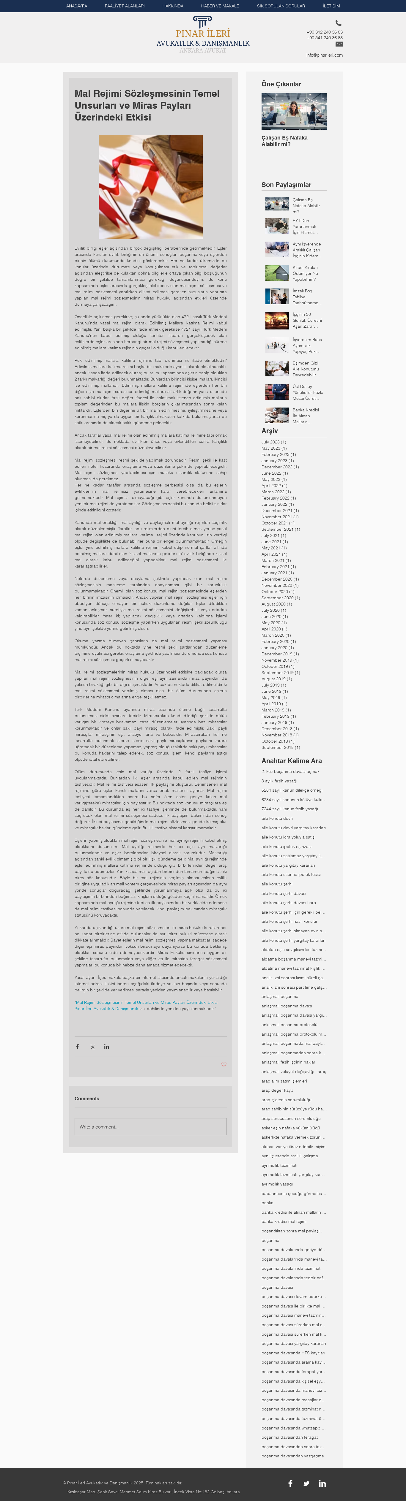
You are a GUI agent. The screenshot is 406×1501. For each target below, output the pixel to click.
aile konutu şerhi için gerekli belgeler (294, 912)
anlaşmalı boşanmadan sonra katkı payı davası (294, 1052)
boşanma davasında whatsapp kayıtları (294, 1428)
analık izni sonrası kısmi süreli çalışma (294, 977)
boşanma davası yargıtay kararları (294, 1343)
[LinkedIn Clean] (322, 1483)
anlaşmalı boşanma (280, 996)
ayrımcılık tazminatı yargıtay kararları (294, 1174)
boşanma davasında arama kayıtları (294, 1362)
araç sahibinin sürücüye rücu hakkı (294, 1109)
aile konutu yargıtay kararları (288, 865)
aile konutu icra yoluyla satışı (288, 837)
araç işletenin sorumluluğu (286, 1099)
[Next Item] (317, 111)
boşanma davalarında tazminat (291, 1268)
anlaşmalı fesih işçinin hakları (289, 1062)
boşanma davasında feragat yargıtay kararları (294, 1371)
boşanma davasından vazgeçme (293, 1456)
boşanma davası (277, 1287)
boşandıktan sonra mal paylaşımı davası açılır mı (294, 1231)
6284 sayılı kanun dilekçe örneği (292, 790)
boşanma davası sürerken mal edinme (294, 1324)
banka (267, 1202)
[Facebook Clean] (290, 1483)
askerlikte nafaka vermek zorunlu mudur (294, 1137)
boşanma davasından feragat (290, 1437)
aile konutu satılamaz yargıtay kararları (294, 855)
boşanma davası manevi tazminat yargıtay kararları (294, 1315)
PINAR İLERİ (203, 33)
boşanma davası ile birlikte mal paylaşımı (294, 1306)
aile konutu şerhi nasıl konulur (289, 921)
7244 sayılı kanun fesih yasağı (290, 808)
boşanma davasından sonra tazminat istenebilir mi (294, 1446)
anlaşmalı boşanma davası (287, 1006)
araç (322, 1071)
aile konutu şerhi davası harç (289, 902)
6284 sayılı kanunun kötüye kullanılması (294, 799)
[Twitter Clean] (306, 1483)
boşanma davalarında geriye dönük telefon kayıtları (294, 1249)
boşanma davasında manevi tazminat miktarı (294, 1390)
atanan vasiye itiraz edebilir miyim (293, 1146)
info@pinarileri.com (324, 55)
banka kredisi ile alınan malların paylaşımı (294, 1212)
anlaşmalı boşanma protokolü (289, 1024)
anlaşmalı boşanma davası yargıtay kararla (294, 1015)
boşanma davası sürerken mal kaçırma (294, 1334)
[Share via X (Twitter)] (92, 1046)
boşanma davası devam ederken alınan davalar (294, 1296)
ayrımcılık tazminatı (279, 1165)
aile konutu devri (277, 818)
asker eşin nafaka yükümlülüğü (291, 1128)
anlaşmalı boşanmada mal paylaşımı (294, 1043)
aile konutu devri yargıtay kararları (294, 827)
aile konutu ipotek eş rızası (286, 846)
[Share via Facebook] (77, 1046)
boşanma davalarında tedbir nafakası (294, 1277)
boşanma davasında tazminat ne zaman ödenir (294, 1409)
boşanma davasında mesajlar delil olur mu (294, 1399)
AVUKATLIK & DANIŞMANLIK (203, 43)
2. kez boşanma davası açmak (291, 771)
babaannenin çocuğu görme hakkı (294, 1193)
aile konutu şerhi (277, 884)
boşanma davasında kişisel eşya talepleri (294, 1381)
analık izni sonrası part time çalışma (294, 987)
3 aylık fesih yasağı (279, 781)
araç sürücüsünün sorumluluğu (291, 1118)
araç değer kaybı (278, 1090)
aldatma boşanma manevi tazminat (294, 959)
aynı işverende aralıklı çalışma (290, 1155)
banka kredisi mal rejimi (284, 1221)
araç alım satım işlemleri (284, 1081)
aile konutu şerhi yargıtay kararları (293, 940)
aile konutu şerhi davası (284, 893)
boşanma (270, 1240)
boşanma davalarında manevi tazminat (294, 1259)
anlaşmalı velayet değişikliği (288, 1071)
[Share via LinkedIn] (106, 1046)
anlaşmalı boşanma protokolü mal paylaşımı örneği (294, 1034)
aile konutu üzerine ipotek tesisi (291, 874)
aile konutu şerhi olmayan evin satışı (294, 930)
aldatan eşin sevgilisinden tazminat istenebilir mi (294, 949)
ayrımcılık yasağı (277, 1184)
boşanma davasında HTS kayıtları (293, 1353)
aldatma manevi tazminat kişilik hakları (294, 968)
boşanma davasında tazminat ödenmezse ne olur (294, 1418)
